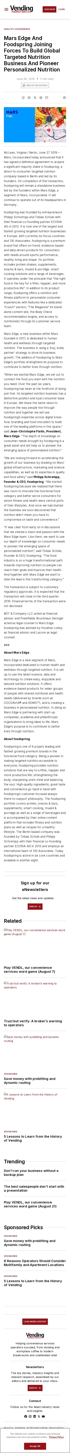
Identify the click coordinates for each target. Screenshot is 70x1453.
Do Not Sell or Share (37, 1428)
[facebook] (23, 97)
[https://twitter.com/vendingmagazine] (39, 1416)
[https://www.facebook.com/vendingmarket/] (25, 1416)
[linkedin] (29, 97)
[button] (6, 9)
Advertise (20, 1428)
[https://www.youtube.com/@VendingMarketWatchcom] (43, 1416)
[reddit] (40, 97)
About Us (8, 1428)
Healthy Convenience (17, 29)
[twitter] (35, 97)
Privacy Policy (56, 1428)
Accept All (35, 1446)
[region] (35, 1440)
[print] (64, 97)
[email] (46, 97)
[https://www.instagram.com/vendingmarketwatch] (30, 1416)
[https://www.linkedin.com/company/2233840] (34, 1416)
